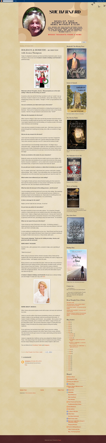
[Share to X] (48, 352)
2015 (69, 366)
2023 (69, 328)
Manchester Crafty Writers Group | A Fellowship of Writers (76, 421)
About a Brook (71, 376)
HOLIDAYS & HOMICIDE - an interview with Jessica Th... (77, 343)
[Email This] (46, 352)
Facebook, (35, 345)
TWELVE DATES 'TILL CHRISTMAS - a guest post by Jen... (77, 346)
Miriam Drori (71, 389)
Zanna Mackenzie (72, 406)
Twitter (40, 345)
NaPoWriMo (70, 392)
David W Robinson (72, 394)
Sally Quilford (71, 409)
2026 (69, 322)
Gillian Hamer (71, 413)
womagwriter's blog (72, 379)
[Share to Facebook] (50, 352)
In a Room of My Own (73, 411)
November (71, 335)
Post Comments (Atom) (31, 393)
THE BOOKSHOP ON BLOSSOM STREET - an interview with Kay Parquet (76, 305)
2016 (69, 364)
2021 (69, 332)
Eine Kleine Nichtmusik (73, 416)
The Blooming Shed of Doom (74, 404)
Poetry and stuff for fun (73, 381)
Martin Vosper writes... (73, 418)
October (71, 337)
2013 (69, 370)
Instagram (46, 345)
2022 (69, 330)
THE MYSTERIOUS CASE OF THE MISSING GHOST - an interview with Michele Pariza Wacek (76, 314)
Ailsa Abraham (71, 399)
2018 (69, 360)
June (70, 349)
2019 (69, 358)
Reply (26, 364)
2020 (69, 356)
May (70, 351)
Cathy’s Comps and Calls (73, 429)
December (71, 333)
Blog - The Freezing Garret (74, 431)
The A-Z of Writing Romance (74, 427)
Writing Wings (71, 384)
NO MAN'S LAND (70, 302)
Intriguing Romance (72, 424)
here (44, 276)
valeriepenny (28, 361)
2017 (69, 362)
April (70, 353)
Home (42, 390)
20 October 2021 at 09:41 (36, 361)
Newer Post (23, 390)
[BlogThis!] (47, 352)
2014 (69, 368)
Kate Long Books (72, 397)
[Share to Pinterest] (51, 352)
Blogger (59, 440)
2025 (69, 324)
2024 (69, 326)
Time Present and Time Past (74, 401)
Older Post (61, 390)
